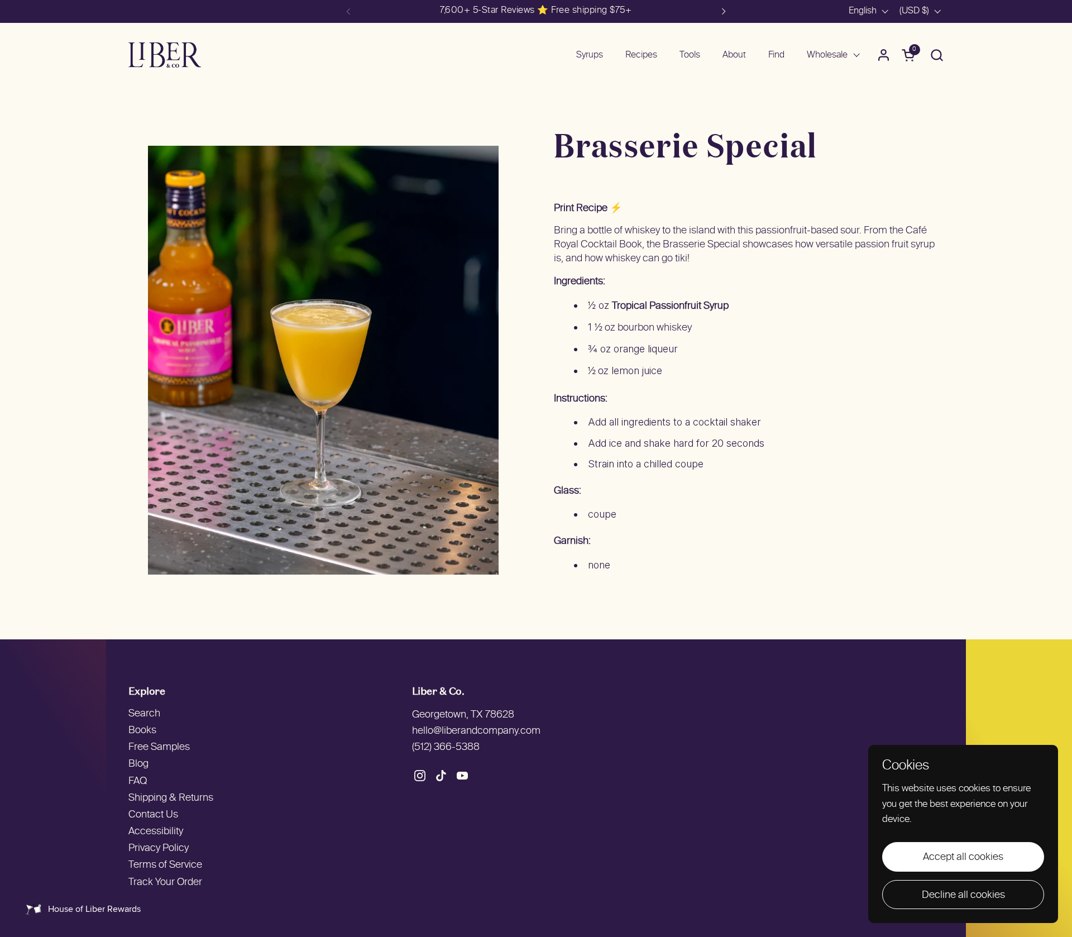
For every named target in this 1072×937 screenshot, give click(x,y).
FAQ (137, 781)
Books (142, 730)
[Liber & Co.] (164, 55)
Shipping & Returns (170, 798)
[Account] (884, 55)
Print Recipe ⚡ (588, 208)
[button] (937, 55)
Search (144, 714)
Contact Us (153, 815)
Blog (138, 764)
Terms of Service (165, 865)
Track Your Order (165, 882)
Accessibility (155, 831)
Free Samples (159, 747)
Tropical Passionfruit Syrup (670, 306)
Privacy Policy (158, 848)
